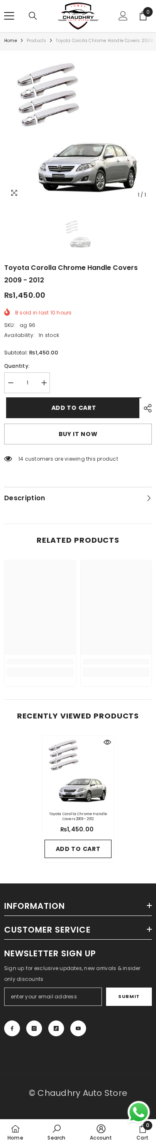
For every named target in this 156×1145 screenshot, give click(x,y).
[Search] (33, 16)
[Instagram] (34, 1028)
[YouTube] (78, 1028)
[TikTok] (56, 1028)
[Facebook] (12, 1028)
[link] (40, 661)
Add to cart (72, 408)
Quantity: (17, 365)
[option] (78, 129)
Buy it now (78, 434)
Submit (128, 996)
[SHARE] (145, 408)
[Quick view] (107, 742)
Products (37, 40)
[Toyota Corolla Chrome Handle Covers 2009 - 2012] (78, 771)
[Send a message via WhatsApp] (139, 1112)
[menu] (9, 16)
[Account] (123, 15)
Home (10, 40)
